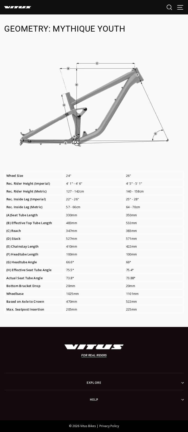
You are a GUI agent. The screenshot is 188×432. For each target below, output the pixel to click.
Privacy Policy (109, 426)
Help (94, 399)
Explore (94, 383)
